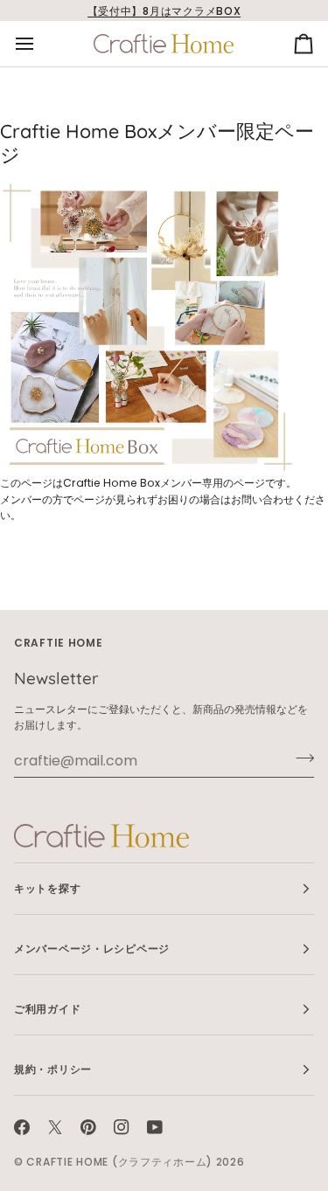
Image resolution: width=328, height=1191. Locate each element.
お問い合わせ (262, 499)
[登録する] (299, 758)
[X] (55, 1127)
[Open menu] (40, 43)
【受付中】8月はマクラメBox (164, 10)
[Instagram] (121, 1127)
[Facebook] (22, 1127)
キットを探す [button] (47, 888)
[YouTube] (155, 1127)
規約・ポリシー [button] (53, 1069)
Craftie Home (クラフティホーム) (119, 1161)
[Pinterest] (88, 1127)
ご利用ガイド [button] (47, 1008)
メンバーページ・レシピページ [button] (92, 948)
